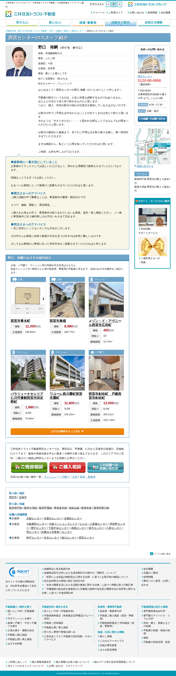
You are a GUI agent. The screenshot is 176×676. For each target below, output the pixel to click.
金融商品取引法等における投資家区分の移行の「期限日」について (80, 572)
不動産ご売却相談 (53, 623)
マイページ (99, 12)
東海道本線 (60, 507)
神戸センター (34, 537)
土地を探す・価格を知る (21, 630)
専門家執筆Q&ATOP (154, 611)
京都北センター (53, 518)
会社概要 (165, 12)
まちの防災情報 (108, 649)
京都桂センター (73, 518)
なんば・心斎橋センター (93, 523)
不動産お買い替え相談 (20, 639)
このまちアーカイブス (112, 640)
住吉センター (51, 537)
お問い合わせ (137, 12)
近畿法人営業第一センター (56, 531)
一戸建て (64, 476)
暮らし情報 (106, 636)
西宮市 (13, 497)
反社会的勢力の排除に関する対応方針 (64, 580)
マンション (50, 476)
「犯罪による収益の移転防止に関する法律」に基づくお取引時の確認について (86, 577)
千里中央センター (58, 528)
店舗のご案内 (62, 31)
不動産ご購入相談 (17, 634)
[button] (21, 573)
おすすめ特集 (15, 643)
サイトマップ (75, 665)
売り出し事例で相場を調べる (59, 631)
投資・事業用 (87, 476)
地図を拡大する (145, 166)
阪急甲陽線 (45, 507)
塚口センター (69, 537)
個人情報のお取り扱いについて (73, 662)
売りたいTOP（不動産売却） (59, 611)
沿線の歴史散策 (108, 645)
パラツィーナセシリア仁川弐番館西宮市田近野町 (27, 398)
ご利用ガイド (115, 12)
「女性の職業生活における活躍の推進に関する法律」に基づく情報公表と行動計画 (88, 584)
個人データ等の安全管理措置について (114, 662)
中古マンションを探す (20, 618)
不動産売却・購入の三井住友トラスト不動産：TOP (29, 31)
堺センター (32, 531)
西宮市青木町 (20, 321)
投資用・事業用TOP (111, 611)
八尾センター (114, 528)
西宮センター (78, 31)
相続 (146, 637)
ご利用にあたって (17, 662)
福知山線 (74, 507)
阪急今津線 (30, 507)
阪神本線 (86, 507)
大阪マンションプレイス (63, 523)
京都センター (34, 518)
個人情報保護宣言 (41, 662)
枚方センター (96, 528)
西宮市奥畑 (58, 321)
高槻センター (79, 528)
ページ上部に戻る (160, 554)
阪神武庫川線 (101, 507)
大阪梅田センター (36, 523)
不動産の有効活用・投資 (157, 642)
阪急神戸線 (15, 507)
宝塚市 (23, 497)
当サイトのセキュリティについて (26, 665)
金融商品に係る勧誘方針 (57, 568)
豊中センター (38, 528)
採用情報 (152, 12)
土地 (74, 476)
